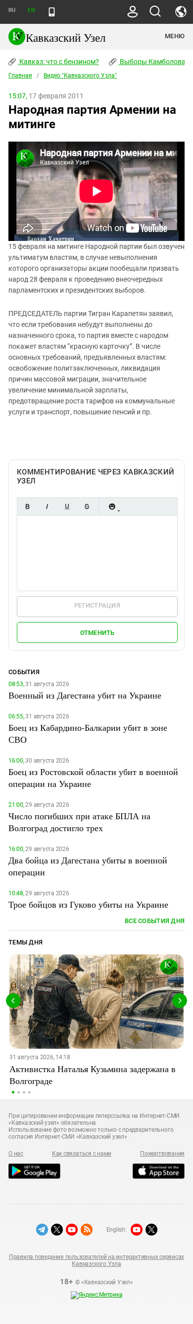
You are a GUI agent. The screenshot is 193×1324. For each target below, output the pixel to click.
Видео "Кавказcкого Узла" (80, 75)
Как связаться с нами (81, 1153)
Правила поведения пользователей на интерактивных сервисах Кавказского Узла (96, 1260)
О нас (15, 1153)
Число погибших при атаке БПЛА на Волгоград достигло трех (79, 822)
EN (31, 10)
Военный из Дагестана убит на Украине (84, 695)
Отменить (97, 632)
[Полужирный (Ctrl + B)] (27, 506)
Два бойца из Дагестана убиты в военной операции (87, 866)
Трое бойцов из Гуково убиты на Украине (88, 904)
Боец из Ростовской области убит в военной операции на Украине (93, 777)
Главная (20, 75)
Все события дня (155, 921)
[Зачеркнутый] (86, 506)
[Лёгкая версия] (51, 11)
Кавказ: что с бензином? (58, 62)
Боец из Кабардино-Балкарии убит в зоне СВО (87, 733)
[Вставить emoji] (112, 506)
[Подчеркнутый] (67, 506)
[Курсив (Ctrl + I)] (47, 506)
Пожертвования (162, 1153)
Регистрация (97, 605)
